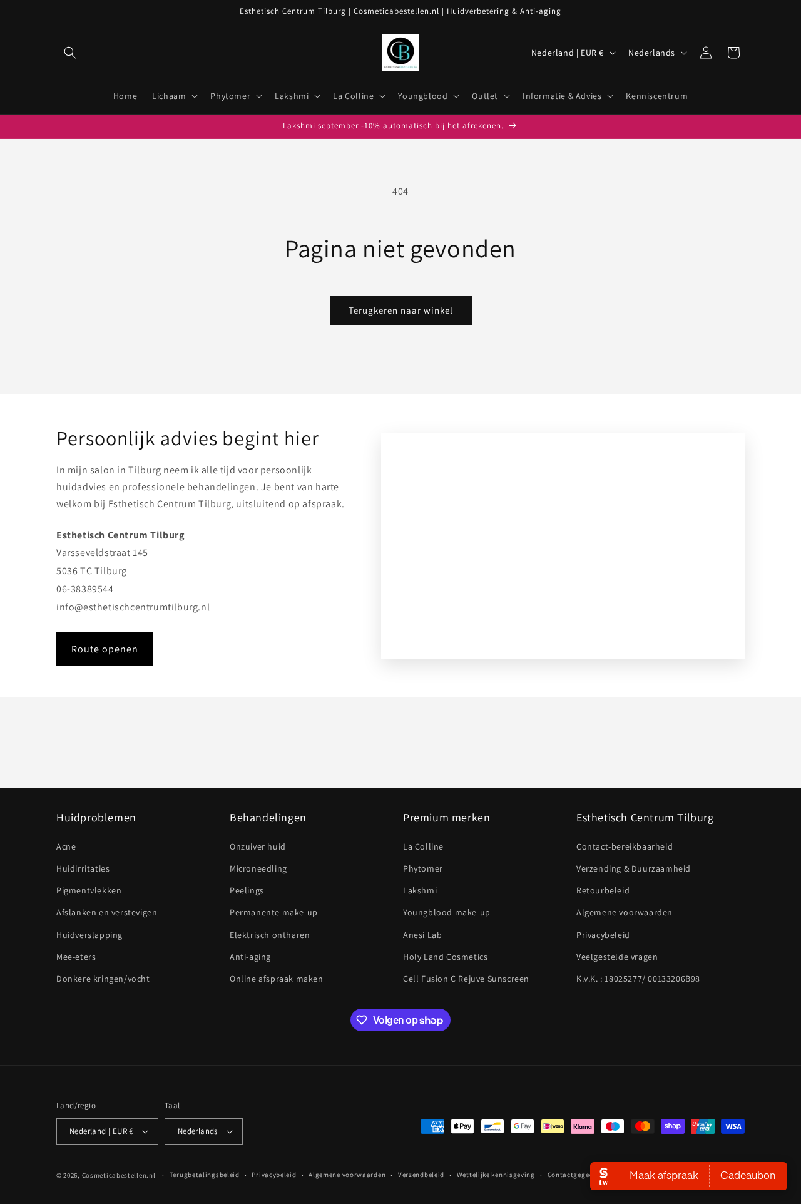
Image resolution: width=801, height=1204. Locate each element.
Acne (66, 846)
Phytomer (423, 868)
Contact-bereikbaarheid (624, 846)
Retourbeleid (603, 890)
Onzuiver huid (258, 846)
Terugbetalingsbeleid (205, 1174)
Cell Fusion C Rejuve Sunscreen (466, 978)
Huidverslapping (89, 934)
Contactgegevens (576, 1174)
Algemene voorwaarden (624, 912)
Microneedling (258, 868)
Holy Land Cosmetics (445, 956)
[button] (70, 52)
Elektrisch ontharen (270, 934)
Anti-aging (250, 956)
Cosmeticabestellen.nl (119, 1175)
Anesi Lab (422, 934)
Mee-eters (76, 956)
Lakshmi (420, 890)
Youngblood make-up (447, 912)
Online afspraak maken (277, 978)
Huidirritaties (83, 868)
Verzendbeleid (421, 1174)
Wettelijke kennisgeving (496, 1174)
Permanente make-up (274, 912)
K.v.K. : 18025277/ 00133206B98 (638, 978)
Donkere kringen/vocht (103, 978)
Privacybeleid (603, 934)
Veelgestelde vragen (617, 956)
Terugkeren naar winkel (401, 310)
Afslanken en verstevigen (106, 912)
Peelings (247, 890)
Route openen (104, 649)
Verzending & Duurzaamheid (633, 868)
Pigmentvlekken (88, 890)
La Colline (423, 846)
